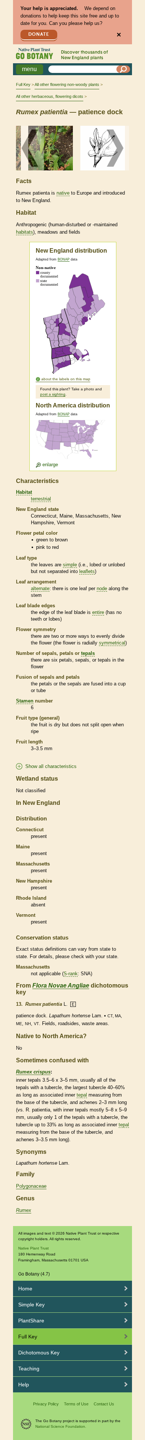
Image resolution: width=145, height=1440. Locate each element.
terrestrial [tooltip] (41, 499)
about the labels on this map (65, 379)
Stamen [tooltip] (24, 701)
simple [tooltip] (70, 564)
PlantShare (31, 1321)
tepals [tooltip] (88, 653)
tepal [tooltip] (82, 1095)
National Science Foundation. (60, 1426)
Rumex (23, 1210)
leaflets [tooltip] (87, 571)
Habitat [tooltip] (24, 492)
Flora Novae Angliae (60, 985)
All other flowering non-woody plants (67, 84)
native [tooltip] (63, 193)
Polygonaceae (31, 1186)
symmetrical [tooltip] (112, 643)
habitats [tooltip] (24, 232)
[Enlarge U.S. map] (72, 443)
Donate (38, 34)
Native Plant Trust (33, 1248)
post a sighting (52, 394)
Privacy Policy (46, 1404)
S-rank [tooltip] (71, 973)
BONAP (64, 259)
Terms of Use (76, 1404)
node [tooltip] (102, 588)
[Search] (123, 69)
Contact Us (104, 1404)
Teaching (28, 1369)
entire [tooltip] (98, 612)
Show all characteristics (51, 766)
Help (23, 1385)
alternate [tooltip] (40, 588)
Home (25, 1289)
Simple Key (31, 1305)
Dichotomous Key (38, 1353)
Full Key (23, 84)
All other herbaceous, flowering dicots (49, 96)
